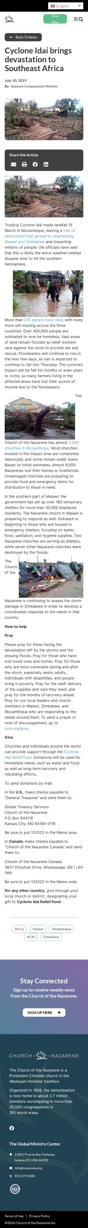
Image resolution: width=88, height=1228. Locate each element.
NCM (31, 937)
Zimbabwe (51, 937)
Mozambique (61, 929)
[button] (76, 19)
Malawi (38, 929)
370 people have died (43, 319)
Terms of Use (14, 1216)
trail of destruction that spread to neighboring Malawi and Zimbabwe (40, 236)
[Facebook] (11, 1128)
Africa (19, 929)
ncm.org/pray (16, 728)
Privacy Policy (39, 1216)
